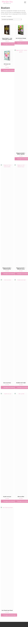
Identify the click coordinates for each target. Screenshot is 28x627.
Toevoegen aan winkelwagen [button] (9, 44)
